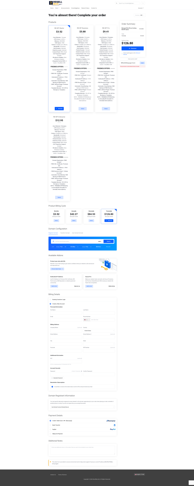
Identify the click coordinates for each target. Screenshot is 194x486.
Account (140, 8)
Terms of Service (62, 474)
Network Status (85, 8)
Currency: (138, 15)
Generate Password (58, 378)
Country (85, 327)
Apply (142, 62)
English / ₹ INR (140, 474)
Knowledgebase (75, 8)
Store (56, 8)
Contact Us (94, 8)
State (84, 340)
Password (52, 371)
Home (52, 8)
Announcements (65, 8)
